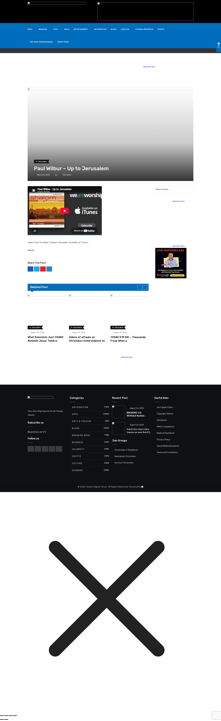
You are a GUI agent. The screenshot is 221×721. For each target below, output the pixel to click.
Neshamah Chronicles (125, 456)
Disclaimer (162, 420)
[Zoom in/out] (2, 715)
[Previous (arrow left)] (2, 719)
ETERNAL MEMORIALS (144, 29)
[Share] (11, 715)
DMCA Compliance (165, 426)
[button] (139, 287)
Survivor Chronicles (124, 462)
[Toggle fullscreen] (6, 715)
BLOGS (113, 29)
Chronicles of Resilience (126, 450)
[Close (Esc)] (15, 715)
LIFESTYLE (125, 29)
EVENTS (161, 29)
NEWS (30, 29)
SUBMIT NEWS (63, 42)
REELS (66, 29)
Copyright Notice (165, 413)
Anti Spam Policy (165, 407)
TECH (55, 29)
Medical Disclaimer (166, 433)
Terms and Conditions (167, 452)
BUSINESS (43, 29)
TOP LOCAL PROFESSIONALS (41, 42)
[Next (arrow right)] (6, 719)
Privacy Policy (163, 439)
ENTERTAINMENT (81, 29)
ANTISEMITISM (100, 29)
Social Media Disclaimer (168, 446)
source (31, 250)
